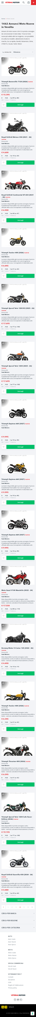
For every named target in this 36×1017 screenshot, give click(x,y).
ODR (9, 982)
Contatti (10, 977)
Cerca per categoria (11, 928)
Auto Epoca (12, 944)
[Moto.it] (6, 1007)
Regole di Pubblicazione (15, 985)
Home (3, 19)
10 (32, 907)
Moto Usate (12, 953)
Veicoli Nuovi (12, 969)
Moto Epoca (12, 958)
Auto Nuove (12, 942)
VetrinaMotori (12, 2)
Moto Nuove (12, 955)
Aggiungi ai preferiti (4, 105)
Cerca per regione (10, 920)
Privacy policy (12, 988)
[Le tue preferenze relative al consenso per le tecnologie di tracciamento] (32, 1013)
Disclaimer (11, 980)
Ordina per (7, 52)
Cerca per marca (9, 913)
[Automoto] (3, 1007)
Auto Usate (11, 939)
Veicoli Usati (12, 966)
